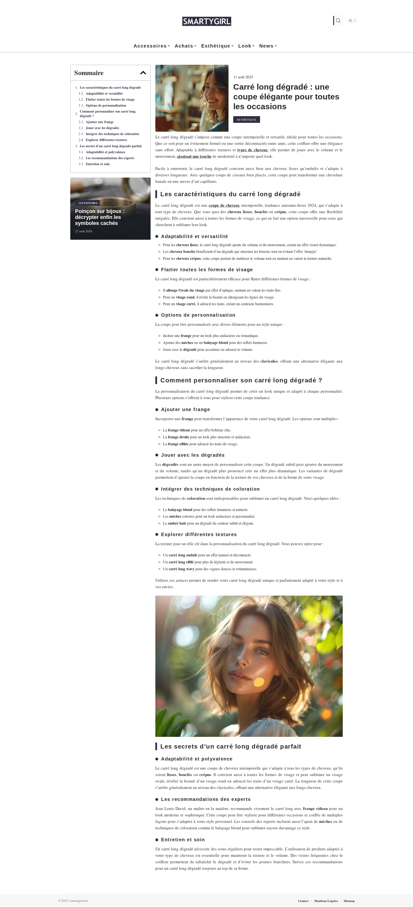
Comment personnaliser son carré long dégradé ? (108, 113)
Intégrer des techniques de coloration (112, 134)
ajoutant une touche (194, 156)
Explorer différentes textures (106, 140)
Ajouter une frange (100, 122)
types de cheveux (252, 150)
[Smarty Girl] (206, 20)
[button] (143, 72)
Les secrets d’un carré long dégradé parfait (111, 146)
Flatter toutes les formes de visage (110, 99)
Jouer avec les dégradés (102, 128)
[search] (338, 20)
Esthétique (246, 119)
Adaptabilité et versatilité (104, 93)
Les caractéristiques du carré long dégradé (110, 87)
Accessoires (88, 203)
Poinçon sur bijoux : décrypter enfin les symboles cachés (100, 217)
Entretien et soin (98, 164)
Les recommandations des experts (110, 158)
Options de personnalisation (106, 105)
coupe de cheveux (224, 205)
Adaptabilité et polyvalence (105, 152)
